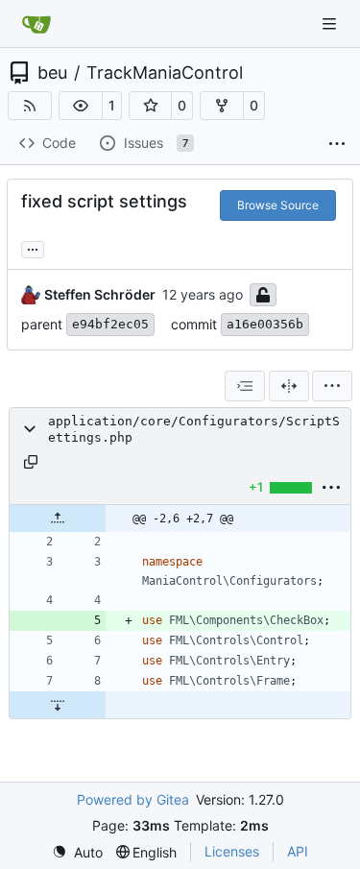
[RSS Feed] (30, 105)
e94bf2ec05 (110, 324)
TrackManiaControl (164, 73)
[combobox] (245, 386)
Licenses (231, 851)
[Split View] (289, 386)
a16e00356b (265, 324)
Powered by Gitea (133, 799)
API (297, 851)
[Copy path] (30, 461)
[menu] (332, 386)
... (32, 247)
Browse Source (278, 205)
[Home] (36, 24)
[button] (81, 105)
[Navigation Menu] (331, 23)
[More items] (337, 144)
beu (52, 73)
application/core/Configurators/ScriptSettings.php (194, 429)
